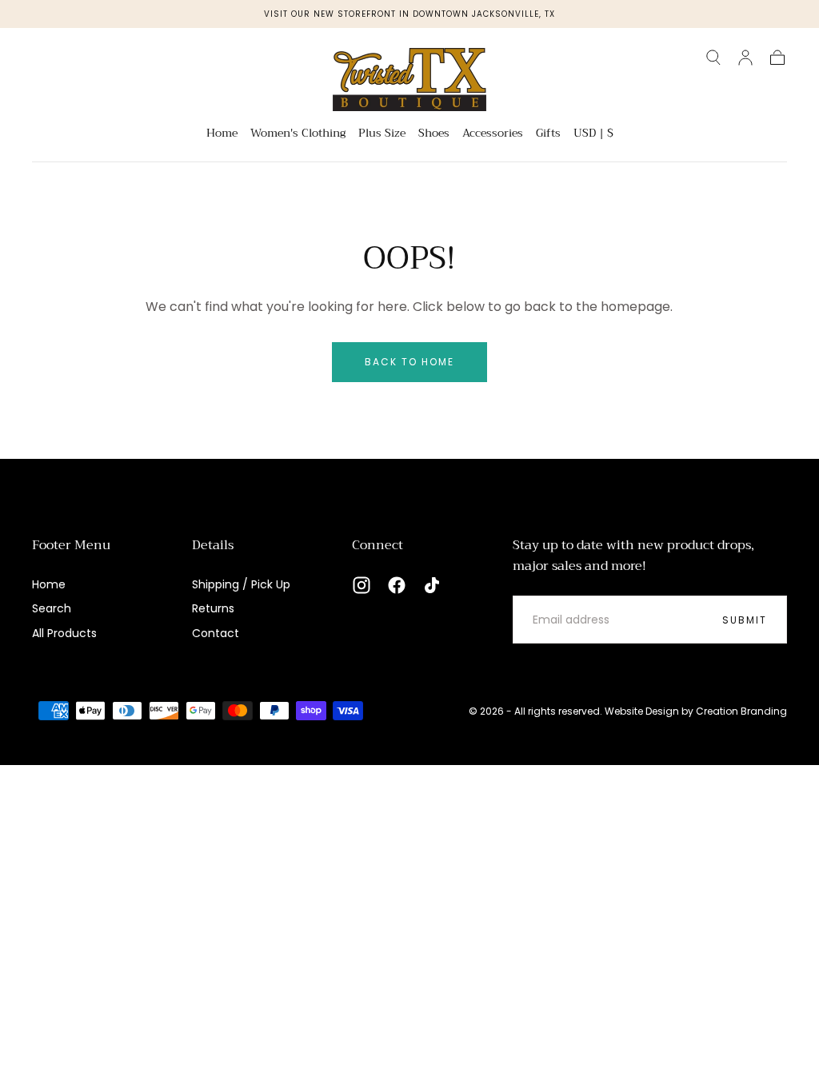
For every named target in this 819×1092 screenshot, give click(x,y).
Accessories (492, 134)
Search (51, 608)
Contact (215, 633)
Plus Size (382, 134)
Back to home (409, 362)
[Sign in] (745, 57)
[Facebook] (396, 585)
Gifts (548, 134)
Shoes (433, 134)
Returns (213, 608)
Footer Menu (71, 545)
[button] (713, 57)
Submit (744, 620)
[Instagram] (361, 585)
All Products (64, 633)
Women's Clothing (298, 134)
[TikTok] (431, 585)
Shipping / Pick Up (241, 584)
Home (222, 134)
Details (213, 545)
